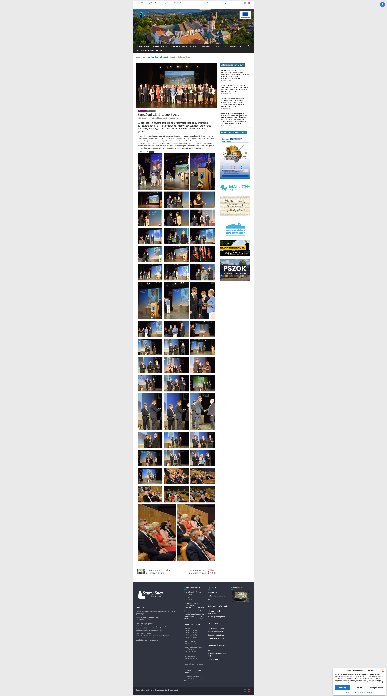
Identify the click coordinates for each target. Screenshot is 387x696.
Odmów (359, 688)
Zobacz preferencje (375, 688)
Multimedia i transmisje (217, 596)
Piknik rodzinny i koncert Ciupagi (197, 571)
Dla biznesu (205, 46)
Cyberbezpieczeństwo (216, 638)
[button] (383, 671)
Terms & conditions (215, 659)
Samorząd (174, 46)
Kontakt (232, 46)
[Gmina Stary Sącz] (193, 11)
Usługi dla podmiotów (216, 635)
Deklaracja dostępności (216, 617)
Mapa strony (212, 593)
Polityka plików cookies (352, 692)
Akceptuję (342, 688)
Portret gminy (159, 46)
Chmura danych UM (215, 632)
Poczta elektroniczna (216, 628)
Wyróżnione (150, 111)
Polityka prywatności (366, 692)
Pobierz (151, 152)
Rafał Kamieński (160, 118)
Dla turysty (219, 46)
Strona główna (144, 46)
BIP (240, 46)
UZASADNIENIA (143, 152)
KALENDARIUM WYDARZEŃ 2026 (149, 51)
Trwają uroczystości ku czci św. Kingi (158, 571)
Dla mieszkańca (189, 46)
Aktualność (142, 111)
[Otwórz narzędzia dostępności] (382, 4)
